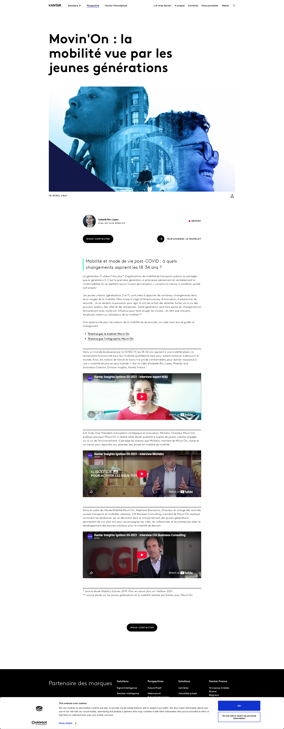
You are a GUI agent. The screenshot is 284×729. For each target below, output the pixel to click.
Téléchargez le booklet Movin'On (109, 334)
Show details (65, 723)
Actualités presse (187, 693)
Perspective (93, 6)
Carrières (193, 6)
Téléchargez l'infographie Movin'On (111, 339)
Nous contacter (210, 6)
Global (225, 6)
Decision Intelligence (128, 693)
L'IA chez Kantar (162, 6)
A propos (179, 6)
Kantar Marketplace (116, 6)
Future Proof (154, 688)
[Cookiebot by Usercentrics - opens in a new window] (39, 723)
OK (239, 705)
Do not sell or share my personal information (239, 716)
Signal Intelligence (127, 688)
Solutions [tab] (73, 6)
